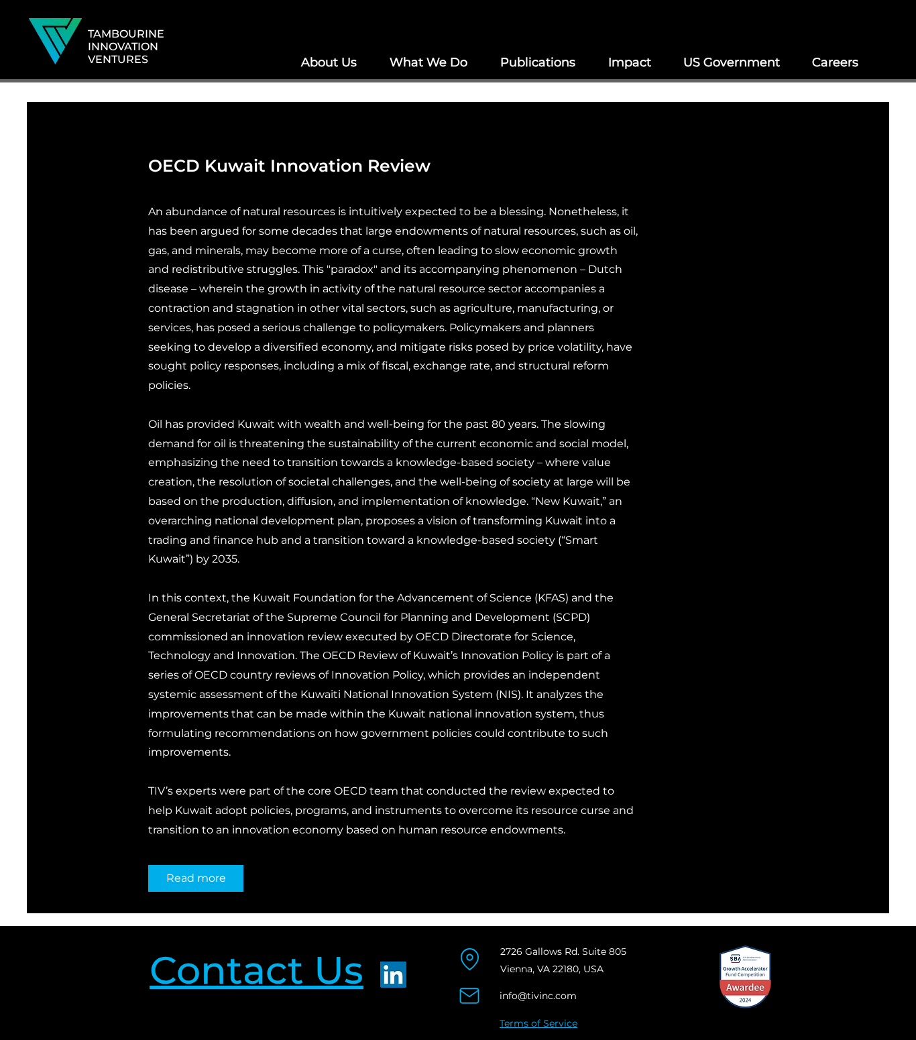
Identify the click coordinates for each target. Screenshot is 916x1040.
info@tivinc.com (538, 996)
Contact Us (256, 970)
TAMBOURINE (126, 33)
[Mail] (469, 996)
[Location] (469, 959)
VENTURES (118, 59)
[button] (328, 62)
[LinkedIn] (393, 975)
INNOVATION (123, 46)
